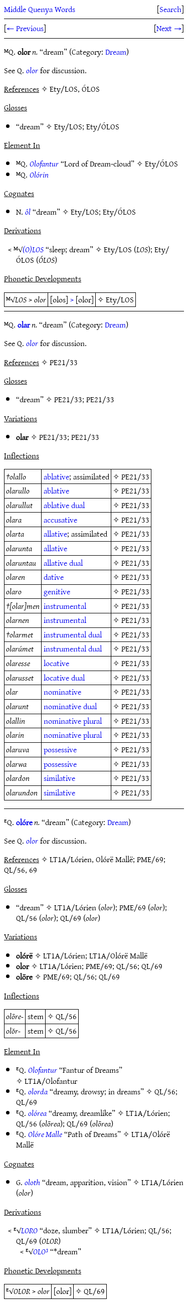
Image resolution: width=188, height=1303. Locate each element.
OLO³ (40, 1251)
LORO (29, 1230)
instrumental (65, 606)
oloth (32, 1182)
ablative (56, 476)
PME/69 (132, 907)
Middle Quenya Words (39, 9)
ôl (28, 212)
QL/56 (26, 918)
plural (92, 721)
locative (56, 663)
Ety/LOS (68, 126)
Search (170, 9)
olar (24, 324)
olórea (37, 1113)
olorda (38, 1091)
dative (54, 577)
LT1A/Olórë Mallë (118, 955)
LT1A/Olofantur (51, 1081)
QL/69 (70, 918)
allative (55, 534)
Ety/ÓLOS (102, 126)
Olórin (39, 175)
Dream (115, 52)
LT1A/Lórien (75, 907)
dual (78, 505)
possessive (60, 749)
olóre (24, 822)
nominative (62, 692)
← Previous (25, 28)
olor (32, 70)
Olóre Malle (45, 1134)
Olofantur (44, 163)
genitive (57, 591)
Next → (168, 28)
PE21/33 (68, 399)
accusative (60, 520)
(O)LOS (33, 249)
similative (59, 778)
